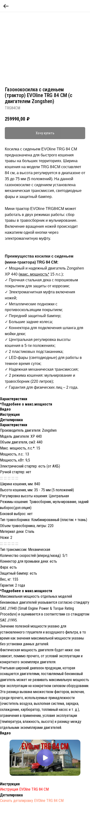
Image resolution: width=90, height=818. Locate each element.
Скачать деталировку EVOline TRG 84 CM (32, 800)
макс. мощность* (34, 274)
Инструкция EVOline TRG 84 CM (24, 789)
